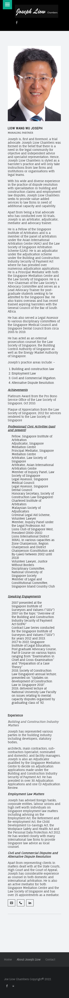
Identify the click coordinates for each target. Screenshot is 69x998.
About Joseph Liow (29, 959)
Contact (50, 959)
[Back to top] (12, 986)
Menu (7, 4)
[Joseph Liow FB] (17, 22)
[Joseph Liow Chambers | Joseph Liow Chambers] (36, 11)
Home (8, 959)
